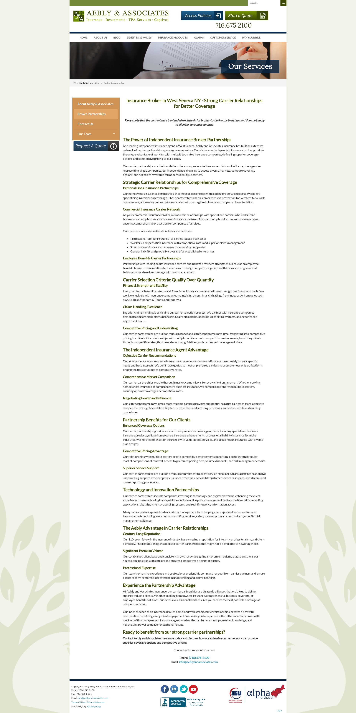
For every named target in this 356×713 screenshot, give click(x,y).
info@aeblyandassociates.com (198, 662)
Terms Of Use (78, 702)
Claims (199, 37)
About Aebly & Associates (95, 104)
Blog (117, 37)
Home (84, 37)
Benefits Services (139, 37)
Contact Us (85, 124)
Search (283, 3)
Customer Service (223, 37)
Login (279, 710)
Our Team (84, 134)
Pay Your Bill (251, 37)
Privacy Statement (96, 702)
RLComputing (93, 706)
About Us (100, 37)
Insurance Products (173, 37)
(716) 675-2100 (199, 657)
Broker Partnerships (92, 114)
